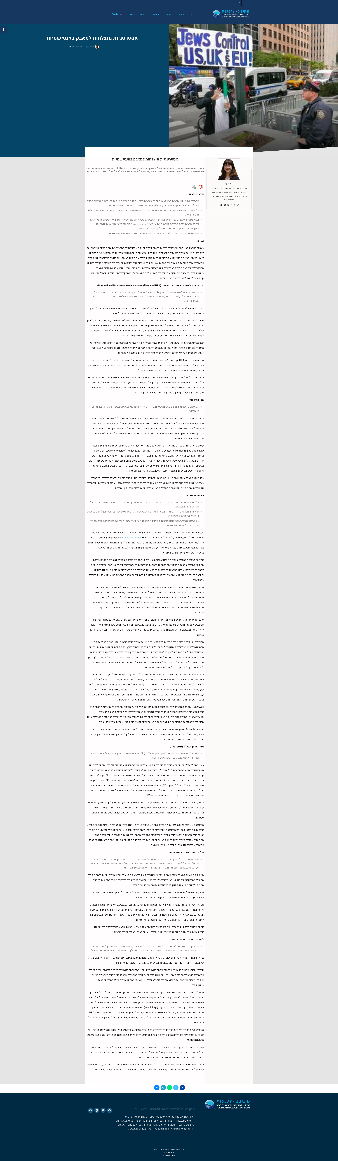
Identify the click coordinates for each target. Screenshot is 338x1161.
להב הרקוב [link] (90, 46)
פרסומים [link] (144, 14)
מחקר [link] (169, 14)
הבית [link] (191, 14)
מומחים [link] (156, 14)
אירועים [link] (130, 14)
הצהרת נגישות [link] (169, 1152)
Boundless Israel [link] (131, 537)
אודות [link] (181, 14)
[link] (3, 29)
